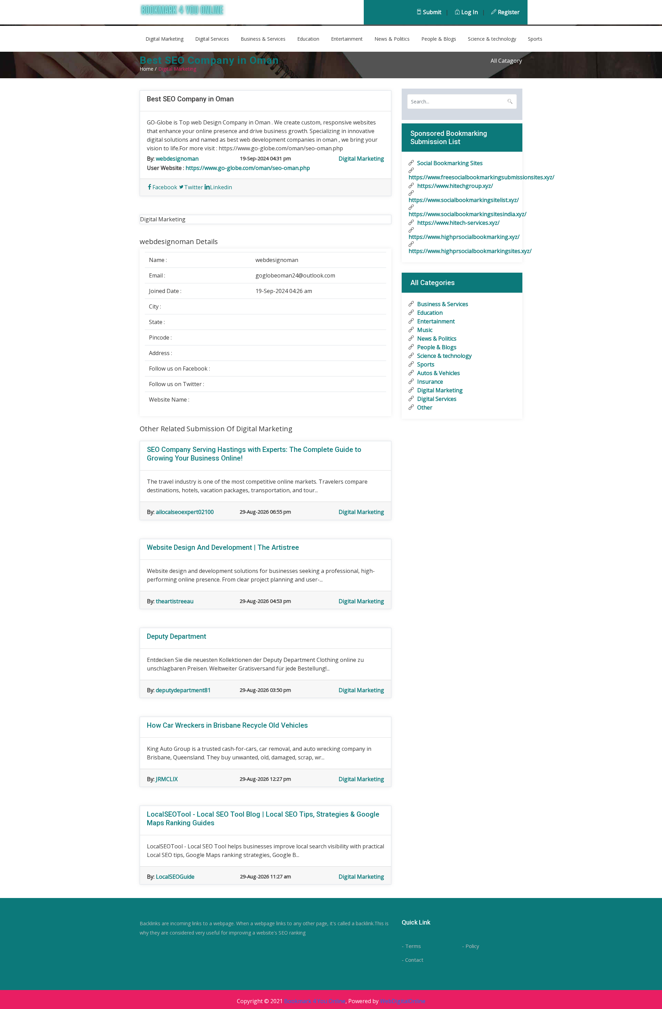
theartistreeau (174, 601)
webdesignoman (177, 158)
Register (508, 12)
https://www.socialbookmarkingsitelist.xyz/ (462, 200)
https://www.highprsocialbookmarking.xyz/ (462, 237)
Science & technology (492, 39)
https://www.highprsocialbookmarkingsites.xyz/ (462, 251)
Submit (431, 12)
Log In (469, 12)
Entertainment (347, 39)
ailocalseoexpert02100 (185, 512)
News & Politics (392, 39)
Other (424, 407)
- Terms (411, 945)
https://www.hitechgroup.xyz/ (454, 186)
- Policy (470, 945)
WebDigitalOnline (402, 1001)
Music (424, 330)
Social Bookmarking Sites (449, 163)
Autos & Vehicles (438, 373)
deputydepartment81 (183, 690)
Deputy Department (176, 636)
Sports (535, 39)
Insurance (429, 381)
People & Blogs (438, 39)
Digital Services (212, 39)
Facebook (164, 187)
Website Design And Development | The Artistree (223, 547)
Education (308, 39)
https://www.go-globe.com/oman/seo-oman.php (247, 168)
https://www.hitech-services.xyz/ (458, 222)
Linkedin (221, 187)
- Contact (412, 959)
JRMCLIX (167, 779)
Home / (148, 68)
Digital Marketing (164, 39)
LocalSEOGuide (175, 876)
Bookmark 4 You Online (314, 1001)
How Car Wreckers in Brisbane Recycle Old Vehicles (227, 725)
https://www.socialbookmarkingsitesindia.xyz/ (462, 214)
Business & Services (263, 39)
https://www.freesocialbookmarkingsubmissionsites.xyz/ (462, 177)
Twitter (193, 187)
